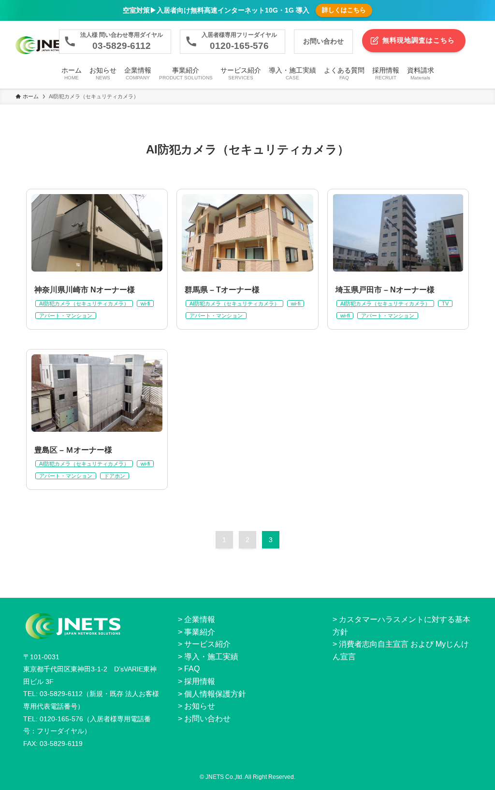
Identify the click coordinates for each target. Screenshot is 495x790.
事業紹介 (199, 632)
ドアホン (114, 476)
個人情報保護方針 (215, 694)
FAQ (192, 669)
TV (445, 303)
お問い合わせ (207, 718)
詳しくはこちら (344, 10)
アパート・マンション (65, 316)
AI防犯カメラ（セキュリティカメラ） (84, 303)
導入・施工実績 (211, 657)
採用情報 (199, 681)
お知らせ (199, 706)
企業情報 (199, 619)
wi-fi (145, 303)
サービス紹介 (207, 644)
